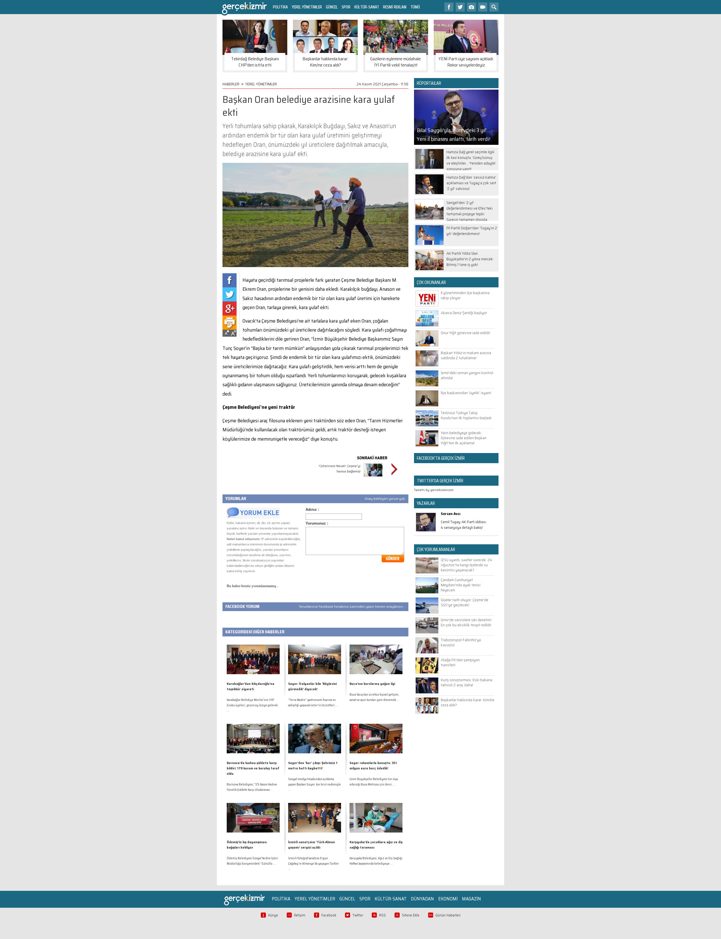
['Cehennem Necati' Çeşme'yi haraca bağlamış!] (373, 477)
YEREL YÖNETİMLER (307, 6)
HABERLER (230, 84)
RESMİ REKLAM (394, 6)
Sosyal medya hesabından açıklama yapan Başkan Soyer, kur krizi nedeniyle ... (314, 784)
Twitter (357, 915)
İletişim (299, 915)
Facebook (328, 915)
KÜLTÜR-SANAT (366, 6)
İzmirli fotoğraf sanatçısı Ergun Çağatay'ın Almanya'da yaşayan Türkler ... (313, 863)
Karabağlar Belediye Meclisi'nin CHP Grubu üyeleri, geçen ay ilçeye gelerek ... (252, 705)
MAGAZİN (471, 898)
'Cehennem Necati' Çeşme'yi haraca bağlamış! (339, 468)
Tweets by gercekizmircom (433, 489)
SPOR (346, 6)
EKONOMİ (448, 898)
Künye (273, 915)
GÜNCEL (332, 6)
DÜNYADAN (422, 898)
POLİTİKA (280, 6)
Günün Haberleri (447, 915)
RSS (382, 915)
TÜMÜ (415, 6)
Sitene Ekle (410, 915)
